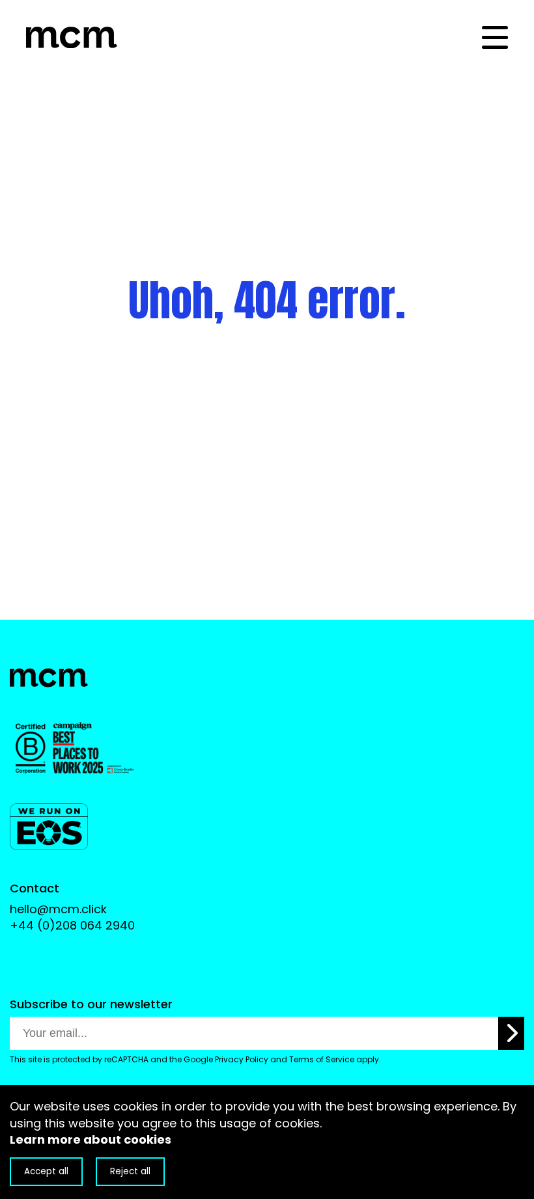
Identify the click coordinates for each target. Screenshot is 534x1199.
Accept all (46, 1171)
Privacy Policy (241, 1059)
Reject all (130, 1171)
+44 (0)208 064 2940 (72, 925)
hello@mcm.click (58, 909)
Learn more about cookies (90, 1139)
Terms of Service (321, 1059)
